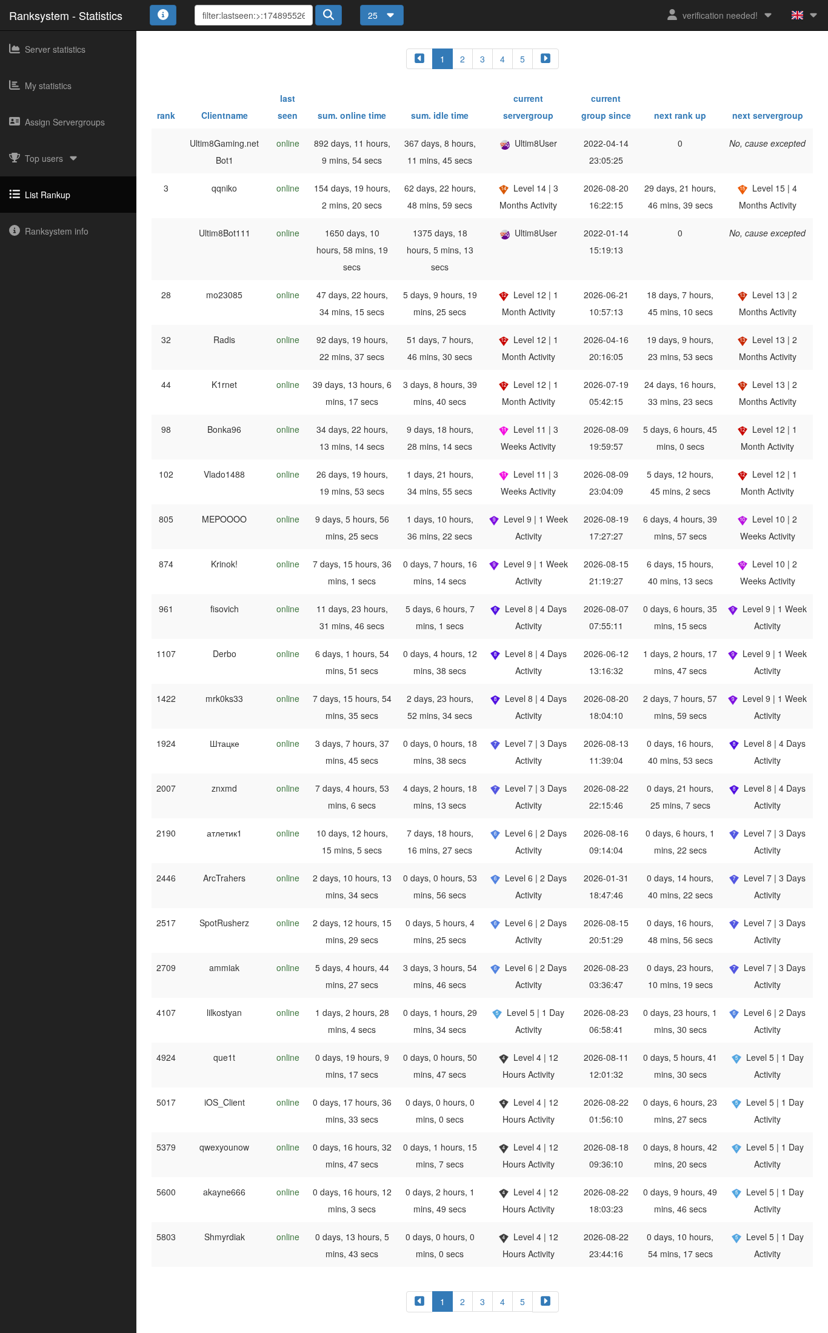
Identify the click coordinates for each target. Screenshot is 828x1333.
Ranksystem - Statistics (65, 15)
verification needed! (720, 15)
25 (374, 15)
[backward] (419, 58)
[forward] (545, 58)
